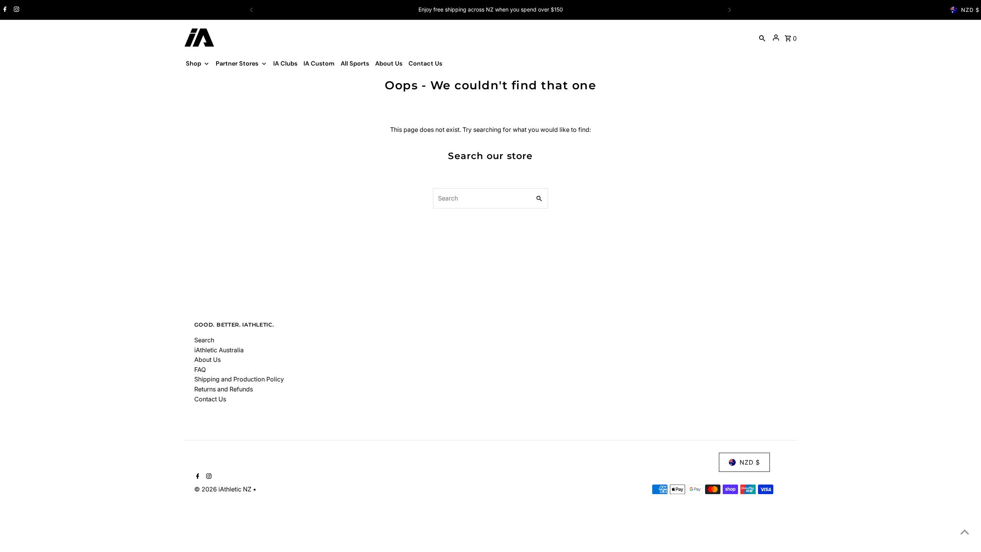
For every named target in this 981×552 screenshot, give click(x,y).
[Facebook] (4, 10)
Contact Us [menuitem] (425, 63)
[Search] (762, 37)
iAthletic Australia (219, 350)
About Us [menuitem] (388, 63)
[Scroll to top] (964, 531)
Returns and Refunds (223, 389)
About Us (207, 359)
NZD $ (970, 10)
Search (204, 340)
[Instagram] (15, 10)
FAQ (200, 369)
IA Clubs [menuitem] (285, 63)
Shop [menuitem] (193, 63)
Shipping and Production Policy (239, 379)
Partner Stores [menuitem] (237, 63)
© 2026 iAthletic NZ (223, 489)
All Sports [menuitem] (355, 63)
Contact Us (210, 399)
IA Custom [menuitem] (319, 63)
